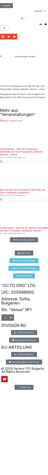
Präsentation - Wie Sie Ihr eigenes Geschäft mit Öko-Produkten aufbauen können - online (21, 152)
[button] (3, 36)
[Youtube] (4, 379)
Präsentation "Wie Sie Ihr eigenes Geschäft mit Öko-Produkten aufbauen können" (24, 229)
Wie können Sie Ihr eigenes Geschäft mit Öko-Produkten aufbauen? (22, 191)
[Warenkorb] (4, 28)
